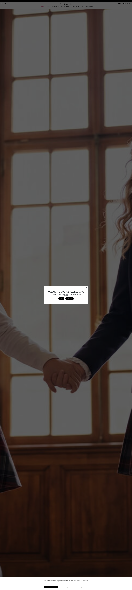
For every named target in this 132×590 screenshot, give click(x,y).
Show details (45, 584)
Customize (65, 587)
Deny (81, 587)
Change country (69, 298)
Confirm (61, 298)
